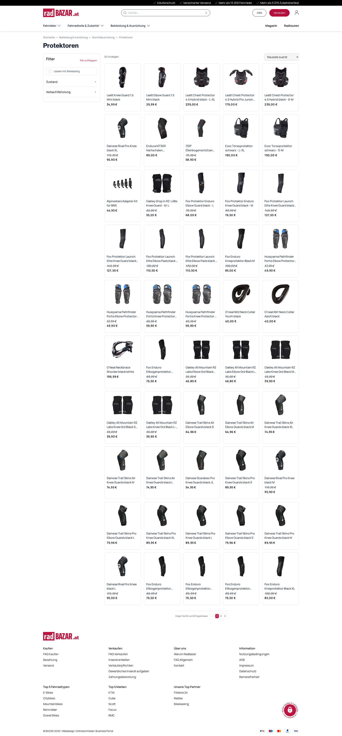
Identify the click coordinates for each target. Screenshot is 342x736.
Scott (112, 704)
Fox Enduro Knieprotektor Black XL (280, 586)
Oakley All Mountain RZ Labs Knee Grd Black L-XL (161, 425)
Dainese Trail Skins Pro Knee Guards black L (200, 535)
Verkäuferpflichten (120, 665)
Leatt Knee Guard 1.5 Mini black (120, 97)
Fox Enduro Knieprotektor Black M (240, 259)
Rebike (178, 698)
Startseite (49, 37)
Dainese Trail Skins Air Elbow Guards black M (239, 425)
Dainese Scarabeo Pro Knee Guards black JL (200, 480)
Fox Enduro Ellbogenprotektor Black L (158, 586)
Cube (111, 698)
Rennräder (50, 710)
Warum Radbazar (185, 654)
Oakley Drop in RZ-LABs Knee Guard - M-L (161, 203)
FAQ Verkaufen (118, 654)
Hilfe (259, 12)
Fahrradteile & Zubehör (83, 26)
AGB (242, 660)
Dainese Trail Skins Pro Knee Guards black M (279, 535)
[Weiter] (225, 616)
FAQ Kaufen (51, 654)
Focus (112, 710)
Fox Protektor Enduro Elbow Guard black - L (200, 203)
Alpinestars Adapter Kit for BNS (122, 203)
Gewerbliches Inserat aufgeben (128, 671)
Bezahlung (50, 660)
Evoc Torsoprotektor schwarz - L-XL (239, 148)
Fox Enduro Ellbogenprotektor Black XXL (237, 586)
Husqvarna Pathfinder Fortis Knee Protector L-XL (201, 314)
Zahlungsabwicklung (122, 677)
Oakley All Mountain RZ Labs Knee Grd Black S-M (122, 425)
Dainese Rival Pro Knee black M (279, 480)
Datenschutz (247, 671)
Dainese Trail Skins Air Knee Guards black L (160, 480)
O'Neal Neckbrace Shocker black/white (120, 369)
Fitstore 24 (181, 692)
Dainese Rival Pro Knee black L (122, 586)
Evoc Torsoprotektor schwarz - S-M (278, 148)
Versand (48, 665)
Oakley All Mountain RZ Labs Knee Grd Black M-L (280, 369)
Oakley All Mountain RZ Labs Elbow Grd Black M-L (201, 369)
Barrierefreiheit (249, 677)
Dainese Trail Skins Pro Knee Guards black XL (161, 535)
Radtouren (291, 26)
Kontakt (179, 665)
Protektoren (126, 37)
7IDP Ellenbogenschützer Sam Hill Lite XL (199, 148)
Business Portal (104, 731)
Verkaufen (279, 12)
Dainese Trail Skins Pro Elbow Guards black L (121, 535)
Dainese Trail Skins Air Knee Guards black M (121, 480)
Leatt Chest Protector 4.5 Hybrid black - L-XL (200, 97)
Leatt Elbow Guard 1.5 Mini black (160, 97)
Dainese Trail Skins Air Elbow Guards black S (200, 425)
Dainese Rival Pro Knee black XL (122, 148)
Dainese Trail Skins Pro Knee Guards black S (240, 480)
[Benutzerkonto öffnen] (297, 12)
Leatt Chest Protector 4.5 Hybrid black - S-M (279, 97)
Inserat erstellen (119, 660)
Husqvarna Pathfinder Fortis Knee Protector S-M (161, 314)
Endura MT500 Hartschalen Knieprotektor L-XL (159, 148)
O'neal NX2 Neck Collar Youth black (240, 314)
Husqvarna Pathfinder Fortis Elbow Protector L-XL (279, 259)
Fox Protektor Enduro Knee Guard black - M (239, 203)
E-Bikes (48, 692)
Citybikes (49, 698)
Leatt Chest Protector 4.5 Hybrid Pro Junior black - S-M (239, 97)
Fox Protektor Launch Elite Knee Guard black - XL (122, 259)
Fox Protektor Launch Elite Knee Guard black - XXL (280, 203)
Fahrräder (49, 26)
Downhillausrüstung (103, 37)
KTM (111, 692)
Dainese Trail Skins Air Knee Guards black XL (279, 425)
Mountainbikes (53, 704)
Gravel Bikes (51, 715)
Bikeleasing (181, 704)
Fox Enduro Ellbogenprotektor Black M (158, 369)
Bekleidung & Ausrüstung (128, 26)
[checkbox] (50, 71)
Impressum (246, 665)
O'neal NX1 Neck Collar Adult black (279, 314)
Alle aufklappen (88, 60)
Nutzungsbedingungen (254, 654)
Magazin (271, 26)
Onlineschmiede (85, 731)
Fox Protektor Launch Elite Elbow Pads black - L (201, 259)
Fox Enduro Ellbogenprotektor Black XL (198, 586)
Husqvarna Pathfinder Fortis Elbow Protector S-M (122, 314)
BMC (111, 715)
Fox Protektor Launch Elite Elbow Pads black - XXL (161, 259)
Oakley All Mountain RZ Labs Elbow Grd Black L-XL (240, 369)
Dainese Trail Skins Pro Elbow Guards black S (240, 535)
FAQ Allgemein (183, 660)
